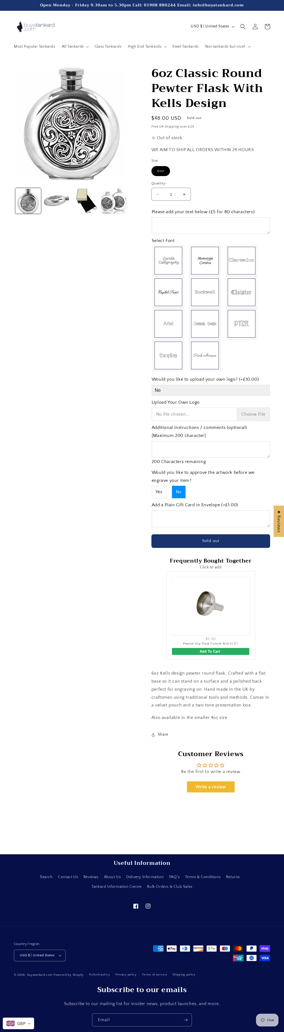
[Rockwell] (205, 292)
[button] (75, 46)
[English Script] (169, 292)
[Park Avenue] (205, 355)
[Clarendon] (242, 260)
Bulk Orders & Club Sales (169, 886)
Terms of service (154, 974)
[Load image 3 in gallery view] (85, 201)
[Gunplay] (169, 355)
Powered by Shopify (69, 975)
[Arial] (169, 323)
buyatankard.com (40, 975)
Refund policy (99, 974)
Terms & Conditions (202, 877)
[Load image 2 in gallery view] (57, 201)
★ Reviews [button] (278, 521)
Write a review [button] (211, 786)
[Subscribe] (185, 1019)
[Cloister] (242, 292)
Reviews (90, 877)
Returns (233, 877)
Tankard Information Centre (117, 886)
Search (46, 877)
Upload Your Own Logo (176, 402)
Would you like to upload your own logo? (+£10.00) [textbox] (205, 379)
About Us (112, 877)
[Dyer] (242, 323)
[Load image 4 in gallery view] (114, 201)
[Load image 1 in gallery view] (28, 201)
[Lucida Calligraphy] (169, 260)
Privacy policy (126, 974)
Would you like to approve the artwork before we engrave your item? (203, 476)
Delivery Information (145, 877)
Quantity (158, 183)
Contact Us (68, 877)
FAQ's (174, 877)
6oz (163, 172)
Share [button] (163, 734)
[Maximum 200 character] (199, 431)
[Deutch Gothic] (205, 323)
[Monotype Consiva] (205, 260)
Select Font (163, 240)
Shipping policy (184, 974)
